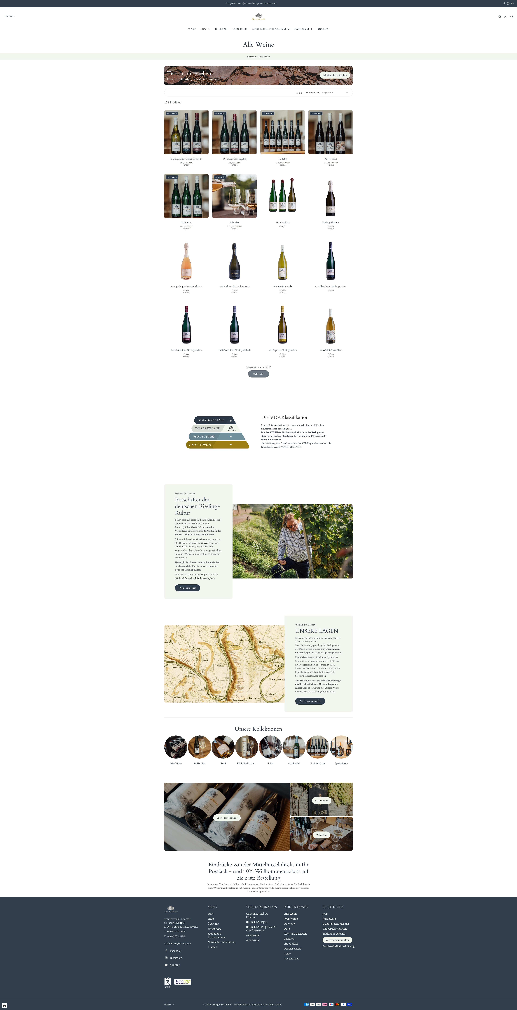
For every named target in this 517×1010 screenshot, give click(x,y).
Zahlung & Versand (334, 933)
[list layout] (297, 92)
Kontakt (212, 947)
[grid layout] (300, 92)
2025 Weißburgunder (283, 286)
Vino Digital (275, 1004)
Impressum (329, 918)
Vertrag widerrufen (337, 940)
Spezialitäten (291, 958)
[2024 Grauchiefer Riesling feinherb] (234, 324)
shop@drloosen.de (181, 943)
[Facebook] (504, 3)
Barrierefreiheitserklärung (339, 946)
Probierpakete (292, 948)
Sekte (287, 953)
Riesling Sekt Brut (330, 222)
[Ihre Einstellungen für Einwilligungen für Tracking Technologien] (4, 1005)
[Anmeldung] (505, 16)
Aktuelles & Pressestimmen (217, 935)
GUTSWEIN (252, 940)
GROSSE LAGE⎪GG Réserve (257, 915)
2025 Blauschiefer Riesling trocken (330, 286)
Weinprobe (214, 928)
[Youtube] (512, 3)
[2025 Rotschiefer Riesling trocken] (186, 324)
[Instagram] (508, 3)
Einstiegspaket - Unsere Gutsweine (186, 158)
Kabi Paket (186, 222)
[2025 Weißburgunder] (282, 260)
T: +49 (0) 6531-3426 (174, 931)
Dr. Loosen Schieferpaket (234, 158)
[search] (499, 16)
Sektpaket (234, 222)
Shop (211, 918)
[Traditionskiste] (282, 196)
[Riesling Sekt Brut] (330, 196)
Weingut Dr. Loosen (222, 1004)
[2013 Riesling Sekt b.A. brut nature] (234, 260)
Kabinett (289, 938)
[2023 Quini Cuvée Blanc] (330, 324)
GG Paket (282, 158)
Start (210, 913)
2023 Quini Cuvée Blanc (330, 350)
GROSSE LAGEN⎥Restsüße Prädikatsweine (261, 928)
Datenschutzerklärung (336, 923)
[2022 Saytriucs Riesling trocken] (282, 324)
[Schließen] (510, 996)
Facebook (175, 950)
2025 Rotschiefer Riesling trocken (186, 350)
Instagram (176, 957)
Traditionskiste (282, 222)
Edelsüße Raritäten (295, 933)
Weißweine (291, 918)
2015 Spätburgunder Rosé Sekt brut (186, 286)
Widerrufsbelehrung (335, 928)
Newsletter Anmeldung (221, 942)
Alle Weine (290, 913)
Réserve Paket (330, 158)
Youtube (175, 964)
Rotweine (290, 923)
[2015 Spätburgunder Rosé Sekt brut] (186, 260)
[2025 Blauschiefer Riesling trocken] (330, 260)
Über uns (213, 923)
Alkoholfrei (291, 943)
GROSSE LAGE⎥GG (256, 922)
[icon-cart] (511, 16)
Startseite (251, 56)
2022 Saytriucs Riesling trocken (282, 350)
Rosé (287, 928)
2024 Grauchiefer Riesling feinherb (234, 350)
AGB (325, 913)
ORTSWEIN (252, 935)
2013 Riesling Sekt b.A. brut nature (234, 286)
